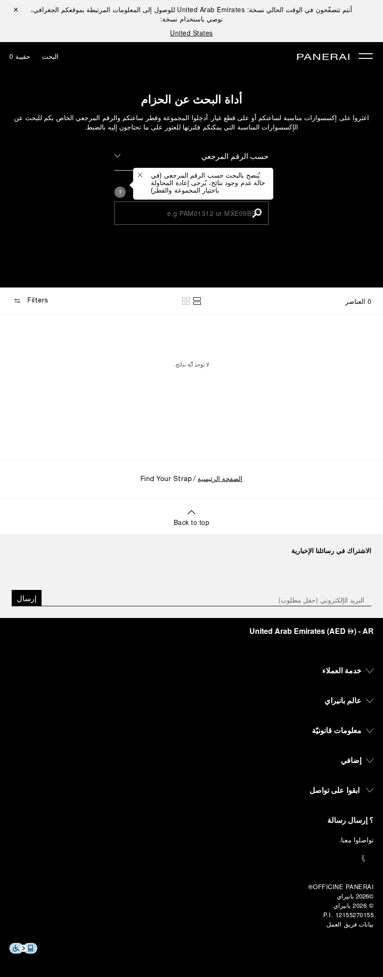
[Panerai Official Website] (323, 57)
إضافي (351, 759)
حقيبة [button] (19, 56)
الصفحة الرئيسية (220, 479)
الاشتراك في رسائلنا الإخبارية (331, 550)
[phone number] (191, 858)
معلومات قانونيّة (337, 730)
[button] (257, 213)
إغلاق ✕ (16, 9)
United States (191, 32)
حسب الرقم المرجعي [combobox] (235, 155)
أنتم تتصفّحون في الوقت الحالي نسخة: (264, 9)
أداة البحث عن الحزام (191, 99)
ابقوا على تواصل (335, 789)
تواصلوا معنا (357, 839)
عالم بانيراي (343, 700)
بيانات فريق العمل (350, 924)
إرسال (26, 598)
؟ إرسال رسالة (350, 819)
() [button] (311, 630)
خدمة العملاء (342, 670)
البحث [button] (50, 56)
